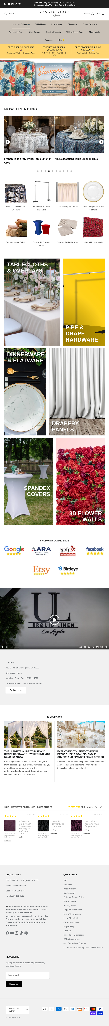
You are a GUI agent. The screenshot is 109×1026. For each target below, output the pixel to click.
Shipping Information (72, 910)
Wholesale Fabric (16, 32)
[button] (54, 620)
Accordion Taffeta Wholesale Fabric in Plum (9, 835)
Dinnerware (72, 24)
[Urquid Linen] (54, 14)
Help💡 (61, 40)
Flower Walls (94, 32)
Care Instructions (71, 922)
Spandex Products (53, 32)
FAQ (65, 880)
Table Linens (40, 24)
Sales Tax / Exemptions (73, 935)
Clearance (49, 40)
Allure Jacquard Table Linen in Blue (76, 159)
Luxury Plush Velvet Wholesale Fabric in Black (43, 835)
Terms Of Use (69, 901)
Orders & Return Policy (73, 897)
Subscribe (13, 984)
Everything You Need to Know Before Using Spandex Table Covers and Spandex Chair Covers (80, 754)
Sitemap (67, 931)
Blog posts (54, 717)
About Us (67, 884)
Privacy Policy (69, 905)
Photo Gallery (69, 889)
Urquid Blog (68, 926)
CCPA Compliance (71, 939)
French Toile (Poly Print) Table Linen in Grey (27, 161)
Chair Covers (34, 32)
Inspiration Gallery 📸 (21, 24)
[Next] (101, 142)
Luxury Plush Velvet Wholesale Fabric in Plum (76, 835)
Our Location (69, 893)
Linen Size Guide (71, 918)
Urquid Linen (15, 1017)
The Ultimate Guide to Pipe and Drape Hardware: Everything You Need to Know (27, 754)
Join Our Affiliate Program (74, 943)
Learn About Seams (72, 914)
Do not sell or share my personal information (83, 947)
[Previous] (8, 142)
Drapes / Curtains (90, 24)
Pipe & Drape (56, 24)
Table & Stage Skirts (74, 32)
